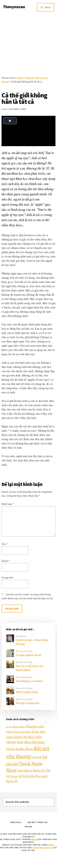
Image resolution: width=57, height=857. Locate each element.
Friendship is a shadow (29, 681)
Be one (9, 727)
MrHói (34, 839)
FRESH (11, 742)
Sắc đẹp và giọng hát (27, 703)
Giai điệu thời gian (31, 742)
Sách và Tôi (41, 770)
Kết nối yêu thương (24, 651)
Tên (4, 544)
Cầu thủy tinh (31, 737)
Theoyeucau (14, 6)
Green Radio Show (19, 749)
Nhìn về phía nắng (27, 692)
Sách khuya (21, 636)
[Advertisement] (28, 44)
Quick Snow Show (24, 699)
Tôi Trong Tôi (14, 776)
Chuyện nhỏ (34, 726)
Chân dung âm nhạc (18, 731)
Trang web (7, 577)
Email (6, 561)
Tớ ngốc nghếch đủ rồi (28, 655)
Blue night (18, 726)
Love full (36, 757)
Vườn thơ (28, 776)
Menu (48, 7)
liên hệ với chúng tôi (43, 847)
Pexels (51, 845)
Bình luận (8, 504)
